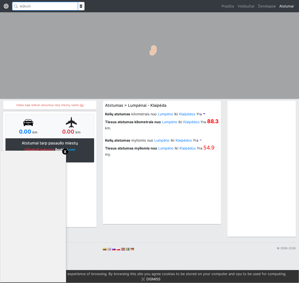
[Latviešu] (123, 249)
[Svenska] (127, 249)
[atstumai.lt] (6, 6)
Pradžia (228, 6)
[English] (109, 249)
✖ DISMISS (150, 279)
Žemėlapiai (267, 6)
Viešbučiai (245, 6)
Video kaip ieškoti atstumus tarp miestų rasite (49, 105)
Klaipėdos (187, 114)
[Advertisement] (162, 191)
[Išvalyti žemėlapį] (80, 6)
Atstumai (286, 6)
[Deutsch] (132, 249)
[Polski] (118, 249)
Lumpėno (165, 114)
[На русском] (114, 249)
